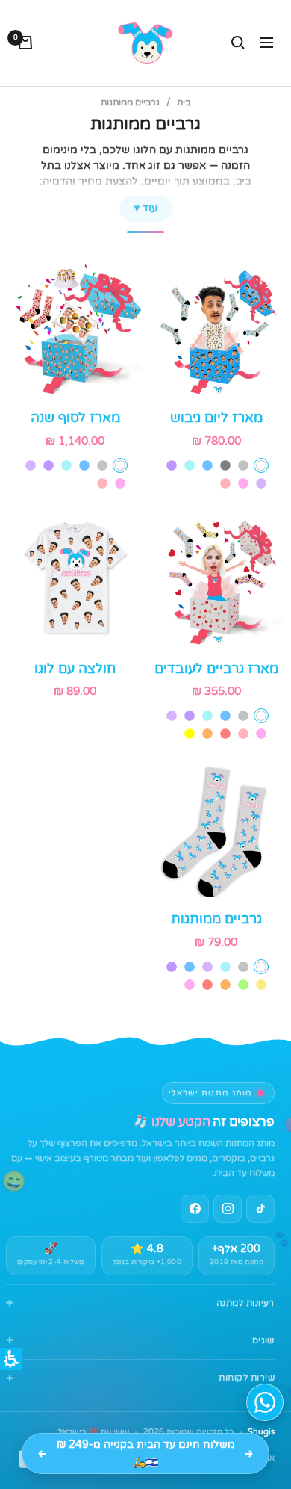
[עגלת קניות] (25, 42)
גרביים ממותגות (216, 919)
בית (184, 102)
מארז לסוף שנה (75, 417)
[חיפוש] (238, 42)
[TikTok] (260, 1209)
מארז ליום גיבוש (216, 417)
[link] (227, 1209)
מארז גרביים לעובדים (216, 668)
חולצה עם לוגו (75, 668)
